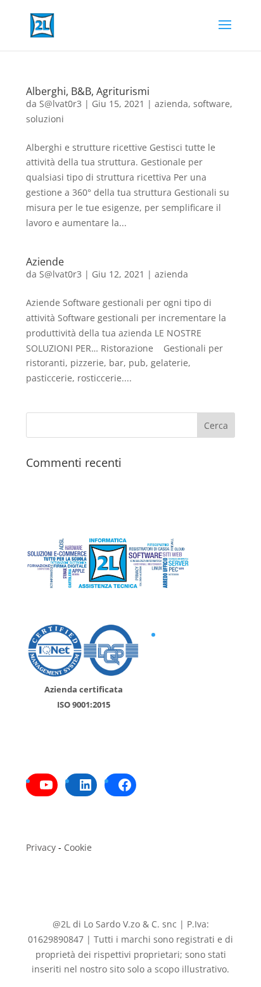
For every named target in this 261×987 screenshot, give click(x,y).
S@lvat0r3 (60, 104)
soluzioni (45, 119)
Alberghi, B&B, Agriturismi (88, 91)
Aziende (45, 262)
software (211, 104)
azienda (171, 104)
